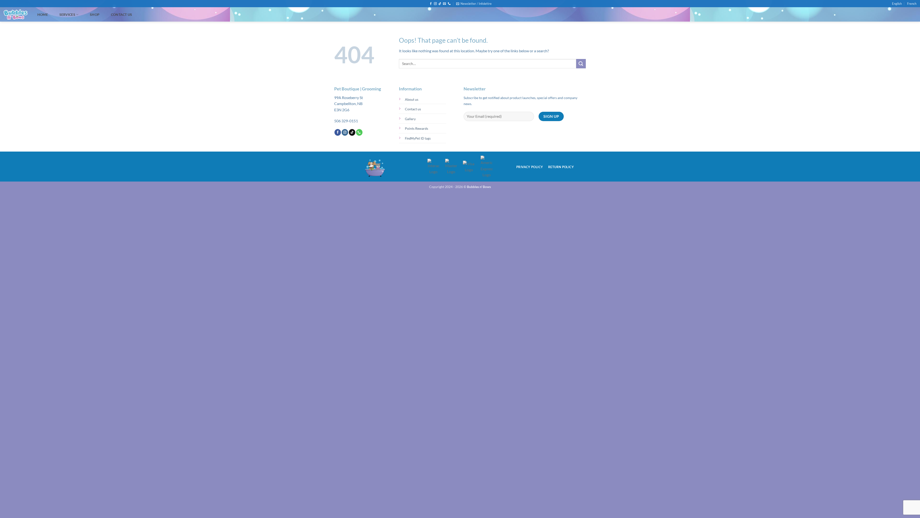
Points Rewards (416, 128)
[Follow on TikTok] (439, 4)
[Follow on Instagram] (435, 4)
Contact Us (121, 14)
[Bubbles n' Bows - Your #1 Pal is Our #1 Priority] (16, 14)
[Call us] (449, 4)
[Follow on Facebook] (430, 4)
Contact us (413, 109)
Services (67, 14)
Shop (94, 14)
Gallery (410, 119)
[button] (474, 3)
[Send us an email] (444, 4)
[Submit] (581, 63)
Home (42, 14)
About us (411, 99)
